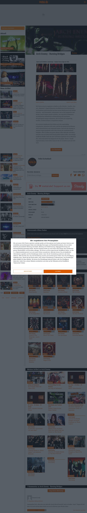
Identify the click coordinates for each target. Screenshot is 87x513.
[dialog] (43, 256)
